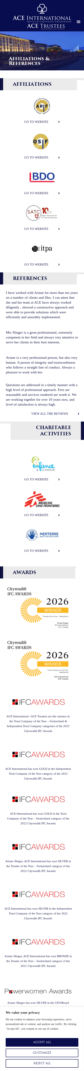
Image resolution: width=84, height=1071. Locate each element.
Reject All (42, 1063)
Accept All (42, 1042)
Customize (42, 1053)
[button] (78, 22)
